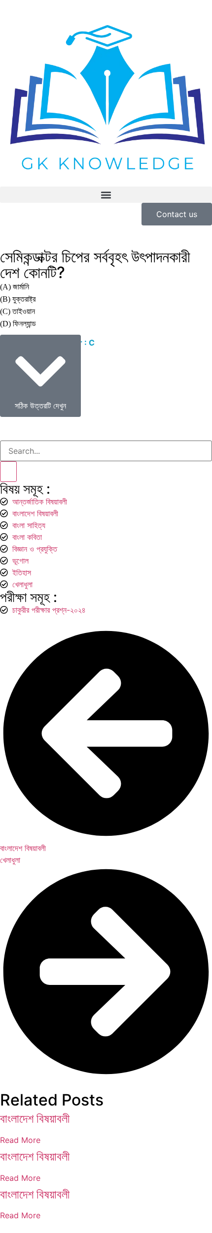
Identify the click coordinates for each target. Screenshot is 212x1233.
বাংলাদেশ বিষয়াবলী (35, 1118)
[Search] (8, 471)
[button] (106, 195)
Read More (20, 1140)
